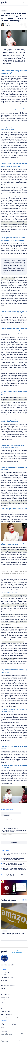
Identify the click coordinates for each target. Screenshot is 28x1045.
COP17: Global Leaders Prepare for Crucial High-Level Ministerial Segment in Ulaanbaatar (14, 864)
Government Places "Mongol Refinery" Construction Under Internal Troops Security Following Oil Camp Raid (14, 869)
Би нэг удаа (4, 980)
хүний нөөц (17, 813)
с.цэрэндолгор (5, 815)
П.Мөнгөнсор (5, 936)
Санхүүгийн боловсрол (7, 977)
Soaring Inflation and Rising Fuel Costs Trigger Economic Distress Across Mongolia (13, 859)
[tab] (12, 942)
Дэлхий (4, 930)
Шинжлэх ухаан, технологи (8, 985)
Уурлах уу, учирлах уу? (7, 972)
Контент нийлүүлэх (6, 1014)
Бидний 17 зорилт (5, 974)
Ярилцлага (4, 10)
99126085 (14, 1024)
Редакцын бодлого (6, 1008)
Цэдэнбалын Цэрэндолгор (11, 23)
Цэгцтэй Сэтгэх (5, 997)
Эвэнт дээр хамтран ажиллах (9, 1017)
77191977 (3, 1024)
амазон (4, 813)
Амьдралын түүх (5, 994)
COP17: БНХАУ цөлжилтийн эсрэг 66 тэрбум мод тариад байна (14, 854)
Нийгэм (3, 1002)
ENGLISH (3, 988)
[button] (24, 2)
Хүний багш (4, 983)
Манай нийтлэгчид (6, 1011)
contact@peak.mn (5, 1028)
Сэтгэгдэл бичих (13, 842)
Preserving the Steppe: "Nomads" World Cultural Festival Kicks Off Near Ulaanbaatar (14, 875)
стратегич (10, 813)
